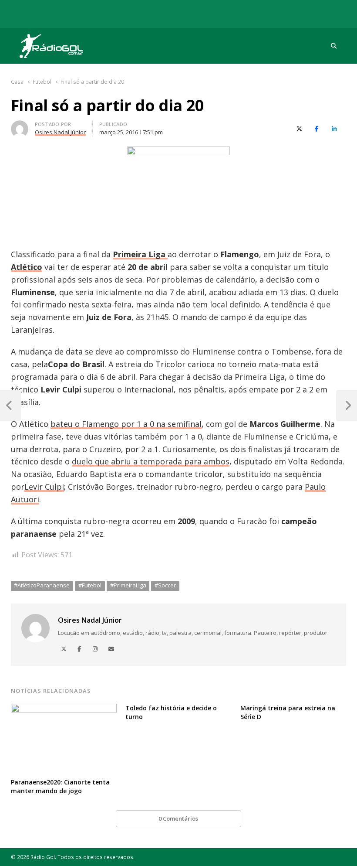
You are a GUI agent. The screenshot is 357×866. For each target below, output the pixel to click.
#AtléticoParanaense (42, 585)
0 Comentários (178, 818)
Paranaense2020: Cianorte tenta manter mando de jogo (60, 786)
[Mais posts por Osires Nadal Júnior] (19, 126)
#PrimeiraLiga (128, 585)
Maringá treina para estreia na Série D (287, 712)
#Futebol (89, 585)
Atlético (26, 267)
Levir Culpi (44, 486)
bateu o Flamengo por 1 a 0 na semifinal (126, 424)
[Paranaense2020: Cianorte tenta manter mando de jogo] (64, 709)
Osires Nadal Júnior (90, 620)
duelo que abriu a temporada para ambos (150, 461)
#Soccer (165, 585)
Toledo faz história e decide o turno (171, 712)
